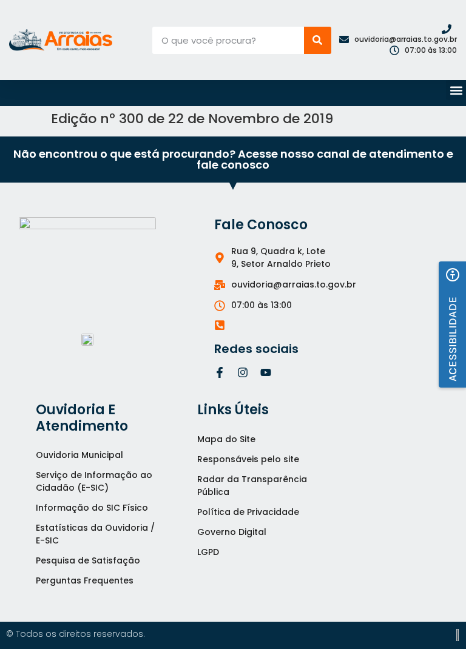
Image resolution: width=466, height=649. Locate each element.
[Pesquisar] (317, 40)
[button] (456, 90)
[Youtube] (265, 372)
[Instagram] (242, 372)
